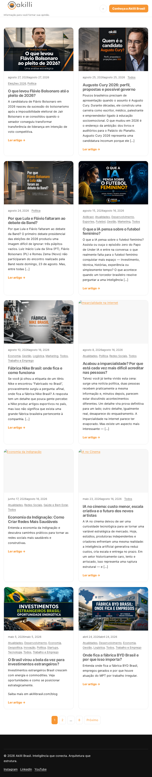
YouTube (40, 769)
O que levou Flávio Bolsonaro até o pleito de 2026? (38, 93)
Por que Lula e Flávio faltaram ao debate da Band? (36, 220)
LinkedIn (26, 769)
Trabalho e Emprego (21, 360)
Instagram (11, 769)
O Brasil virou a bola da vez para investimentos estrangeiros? (36, 661)
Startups (52, 647)
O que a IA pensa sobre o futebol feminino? (111, 231)
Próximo (92, 720)
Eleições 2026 (17, 83)
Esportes (88, 221)
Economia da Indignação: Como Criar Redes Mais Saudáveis (36, 519)
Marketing (124, 221)
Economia (14, 356)
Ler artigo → (16, 140)
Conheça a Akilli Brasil (128, 8)
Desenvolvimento (122, 217)
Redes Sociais (118, 356)
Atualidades (102, 217)
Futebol (100, 221)
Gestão (111, 221)
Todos (132, 77)
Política (31, 83)
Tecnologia (15, 652)
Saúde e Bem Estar (56, 505)
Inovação (29, 647)
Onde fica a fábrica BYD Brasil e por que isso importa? (110, 657)
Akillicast (88, 217)
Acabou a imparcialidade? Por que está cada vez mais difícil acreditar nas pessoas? (113, 368)
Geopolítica (15, 647)
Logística (38, 356)
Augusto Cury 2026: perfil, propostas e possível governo (109, 87)
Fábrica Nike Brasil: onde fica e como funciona (35, 370)
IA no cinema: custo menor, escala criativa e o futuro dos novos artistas (113, 511)
